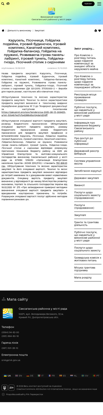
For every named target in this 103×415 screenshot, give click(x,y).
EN (20, 375)
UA (9, 375)
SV (86, 375)
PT (97, 375)
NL (75, 375)
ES (64, 375)
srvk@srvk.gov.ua (11, 360)
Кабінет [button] (88, 4)
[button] (3, 30)
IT (42, 375)
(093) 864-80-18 (10, 336)
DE (31, 375)
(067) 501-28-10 (10, 348)
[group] (51, 12)
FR (53, 375)
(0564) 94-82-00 (10, 332)
